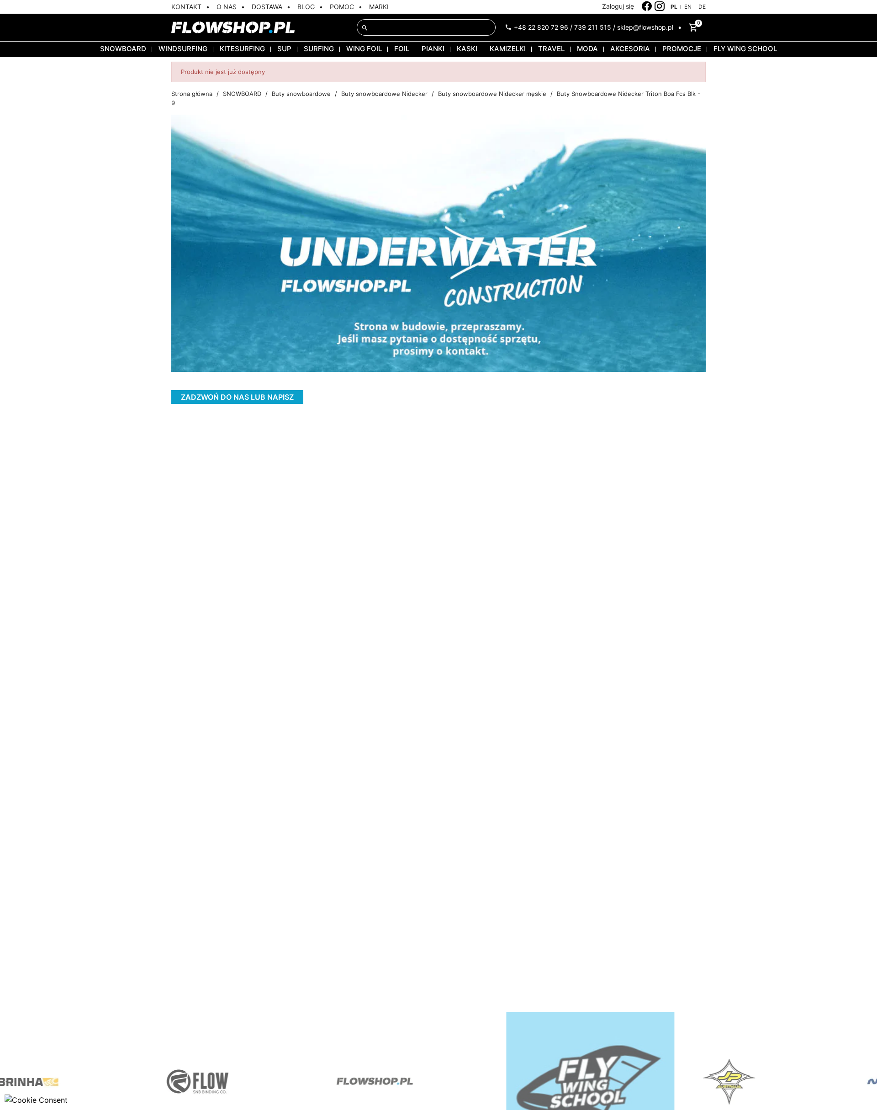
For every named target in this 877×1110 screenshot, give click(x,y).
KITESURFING (242, 48)
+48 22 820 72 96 (541, 27)
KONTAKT (186, 7)
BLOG (306, 7)
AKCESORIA (630, 48)
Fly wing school (745, 48)
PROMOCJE (681, 48)
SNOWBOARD (123, 48)
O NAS (227, 7)
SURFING (319, 48)
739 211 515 (592, 27)
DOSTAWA (267, 7)
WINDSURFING (182, 48)
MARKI (379, 7)
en (688, 6)
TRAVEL (551, 48)
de (702, 6)
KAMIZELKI (508, 48)
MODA (587, 48)
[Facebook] (647, 6)
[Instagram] (660, 6)
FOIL (401, 48)
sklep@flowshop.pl (645, 27)
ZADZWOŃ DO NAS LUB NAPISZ (237, 397)
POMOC (342, 7)
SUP (284, 48)
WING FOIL (364, 48)
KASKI (467, 48)
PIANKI (433, 48)
